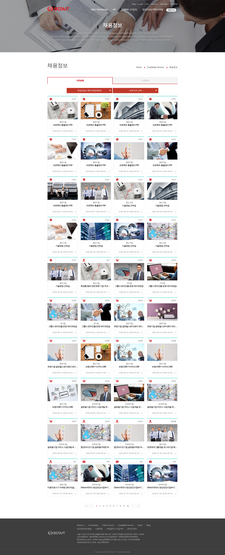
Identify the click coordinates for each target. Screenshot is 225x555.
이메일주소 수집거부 (115, 529)
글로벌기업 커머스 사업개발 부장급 (96, 407)
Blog (134, 4)
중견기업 (63, 122)
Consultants (93, 525)
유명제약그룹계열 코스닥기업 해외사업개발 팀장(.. (169, 447)
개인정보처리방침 (84, 529)
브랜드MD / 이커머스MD (95, 367)
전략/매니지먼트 (129, 9)
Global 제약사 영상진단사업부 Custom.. (98, 487)
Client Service (108, 525)
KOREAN (174, 4)
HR (114, 9)
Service (154, 4)
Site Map (163, 4)
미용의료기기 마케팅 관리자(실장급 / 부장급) (67, 487)
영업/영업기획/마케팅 (152, 9)
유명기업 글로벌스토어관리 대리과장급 (131, 326)
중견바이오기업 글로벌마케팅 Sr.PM (96, 447)
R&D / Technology (99, 9)
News (140, 525)
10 (128, 506)
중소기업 (129, 202)
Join (147, 4)
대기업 (129, 283)
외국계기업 (96, 404)
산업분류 (145, 80)
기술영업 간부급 (129, 205)
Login (140, 4)
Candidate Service (126, 525)
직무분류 (80, 80)
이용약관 (99, 529)
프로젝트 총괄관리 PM (62, 125)
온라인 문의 (132, 529)
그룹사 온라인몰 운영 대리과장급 (129, 286)
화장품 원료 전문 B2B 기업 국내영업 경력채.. (100, 286)
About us (80, 525)
